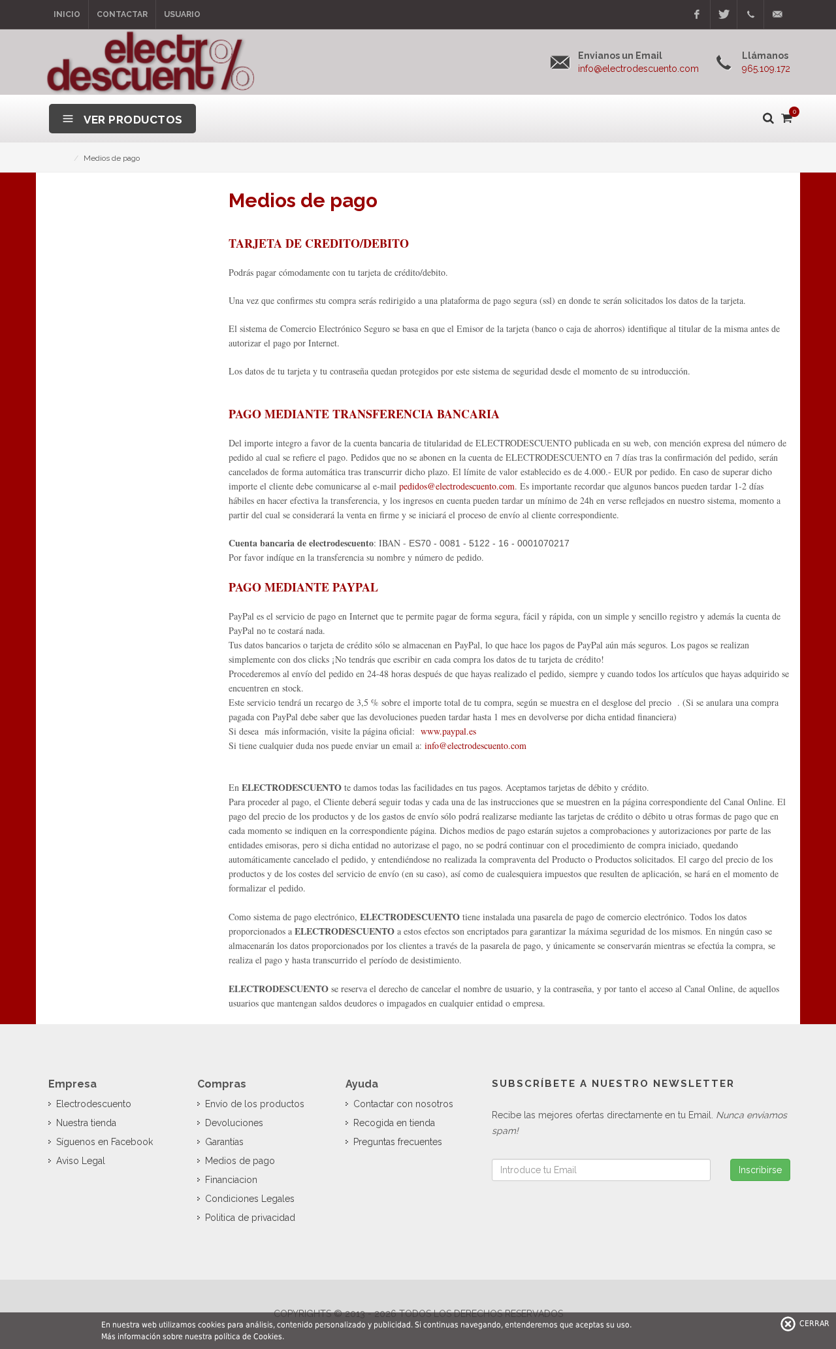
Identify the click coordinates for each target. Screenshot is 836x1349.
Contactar (122, 14)
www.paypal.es (448, 731)
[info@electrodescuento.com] (777, 14)
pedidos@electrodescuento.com (457, 486)
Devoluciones (234, 1123)
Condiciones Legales (250, 1198)
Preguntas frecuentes (397, 1142)
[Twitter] (724, 14)
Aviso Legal (80, 1161)
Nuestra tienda (86, 1123)
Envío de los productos (254, 1104)
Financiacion (231, 1179)
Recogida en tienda (394, 1123)
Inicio (67, 14)
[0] (785, 115)
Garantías (224, 1142)
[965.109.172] (750, 14)
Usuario (182, 14)
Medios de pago (240, 1161)
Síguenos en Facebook (104, 1142)
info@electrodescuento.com (475, 745)
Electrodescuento (93, 1104)
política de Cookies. (249, 1336)
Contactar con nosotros (403, 1104)
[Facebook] (697, 14)
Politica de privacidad (250, 1217)
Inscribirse (760, 1170)
